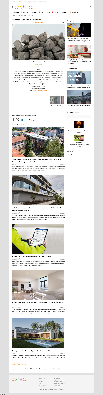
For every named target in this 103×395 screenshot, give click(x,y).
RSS (40, 383)
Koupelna (16, 12)
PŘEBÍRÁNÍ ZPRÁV (59, 383)
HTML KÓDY (42, 386)
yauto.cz (45, 1)
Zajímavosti (70, 151)
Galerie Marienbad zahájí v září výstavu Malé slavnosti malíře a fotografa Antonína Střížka (79, 86)
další (63, 22)
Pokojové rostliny (47, 368)
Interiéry (32, 368)
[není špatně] (37, 65)
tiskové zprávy (73, 68)
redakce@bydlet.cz (59, 389)
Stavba (14, 353)
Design (27, 368)
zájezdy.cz (26, 1)
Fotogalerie (74, 12)
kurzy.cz (13, 1)
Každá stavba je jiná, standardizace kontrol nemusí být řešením (31, 256)
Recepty (56, 12)
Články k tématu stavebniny (19, 364)
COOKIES (57, 386)
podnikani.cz (19, 1)
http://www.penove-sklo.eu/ (40, 90)
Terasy (55, 368)
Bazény (22, 368)
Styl (48, 12)
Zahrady (65, 12)
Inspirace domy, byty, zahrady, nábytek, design (79, 144)
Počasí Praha (71, 154)
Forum (14, 164)
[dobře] (38, 65)
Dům (42, 12)
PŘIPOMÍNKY (58, 381)
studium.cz (39, 1)
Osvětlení (38, 368)
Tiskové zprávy (16, 213)
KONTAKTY (42, 378)
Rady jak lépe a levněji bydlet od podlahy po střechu (79, 130)
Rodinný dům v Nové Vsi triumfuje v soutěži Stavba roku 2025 (31, 351)
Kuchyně (25, 12)
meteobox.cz (33, 1)
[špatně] (36, 65)
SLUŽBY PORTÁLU (59, 378)
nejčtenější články (74, 21)
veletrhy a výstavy (74, 112)
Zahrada (14, 371)
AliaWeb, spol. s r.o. (48, 389)
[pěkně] (39, 65)
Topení (60, 368)
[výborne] (41, 65)
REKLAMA (41, 381)
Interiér (34, 12)
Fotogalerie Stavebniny (38, 22)
